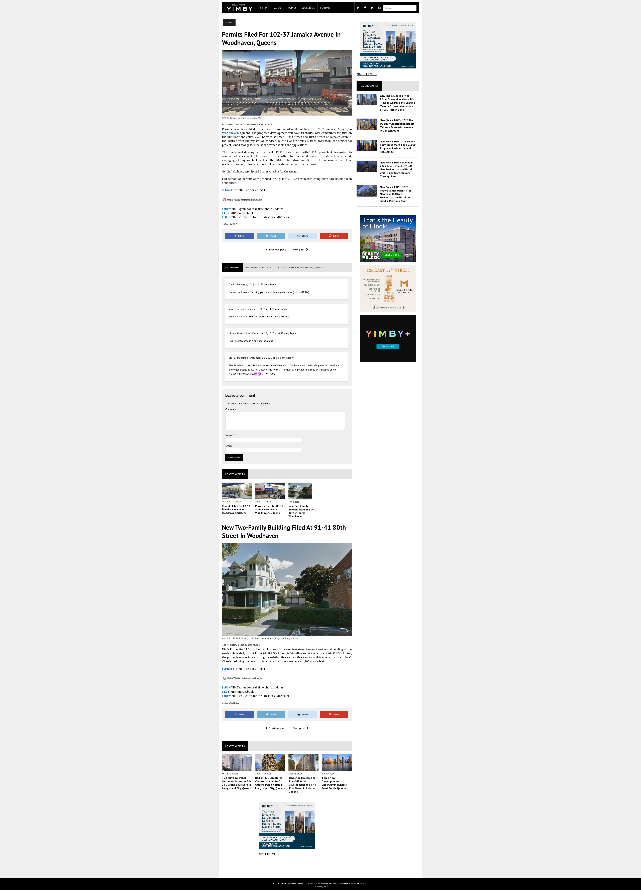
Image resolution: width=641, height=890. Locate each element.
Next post (298, 249)
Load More (287, 866)
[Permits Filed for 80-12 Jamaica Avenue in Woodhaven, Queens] (270, 497)
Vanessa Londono (234, 124)
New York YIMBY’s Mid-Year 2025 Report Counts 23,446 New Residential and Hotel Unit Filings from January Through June (396, 169)
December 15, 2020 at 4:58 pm (270, 333)
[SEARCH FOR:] (399, 7)
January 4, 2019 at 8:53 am (252, 284)
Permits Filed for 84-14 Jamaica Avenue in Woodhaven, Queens (236, 509)
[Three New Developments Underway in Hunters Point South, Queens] (337, 769)
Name (229, 435)
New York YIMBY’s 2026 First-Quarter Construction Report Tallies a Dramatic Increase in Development (397, 125)
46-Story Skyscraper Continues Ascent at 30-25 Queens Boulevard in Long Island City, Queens (237, 783)
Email (228, 445)
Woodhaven (230, 133)
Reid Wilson (254, 645)
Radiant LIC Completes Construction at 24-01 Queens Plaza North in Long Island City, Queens (270, 783)
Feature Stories (369, 85)
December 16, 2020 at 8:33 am (267, 357)
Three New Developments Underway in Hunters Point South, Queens (334, 783)
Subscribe (308, 7)
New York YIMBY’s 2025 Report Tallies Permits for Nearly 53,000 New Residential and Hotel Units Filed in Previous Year (396, 194)
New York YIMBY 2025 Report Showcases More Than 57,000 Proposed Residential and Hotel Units (397, 146)
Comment (230, 409)
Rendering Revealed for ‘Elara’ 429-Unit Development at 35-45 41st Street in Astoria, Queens (302, 784)
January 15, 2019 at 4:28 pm (263, 309)
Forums (325, 7)
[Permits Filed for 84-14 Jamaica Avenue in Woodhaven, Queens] (237, 497)
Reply (273, 284)
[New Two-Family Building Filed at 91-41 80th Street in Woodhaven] (300, 497)
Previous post (277, 249)
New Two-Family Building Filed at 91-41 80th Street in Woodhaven (302, 511)
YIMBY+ (264, 7)
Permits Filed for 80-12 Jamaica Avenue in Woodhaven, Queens (269, 509)
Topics (292, 7)
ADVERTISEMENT (269, 854)
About (278, 7)
